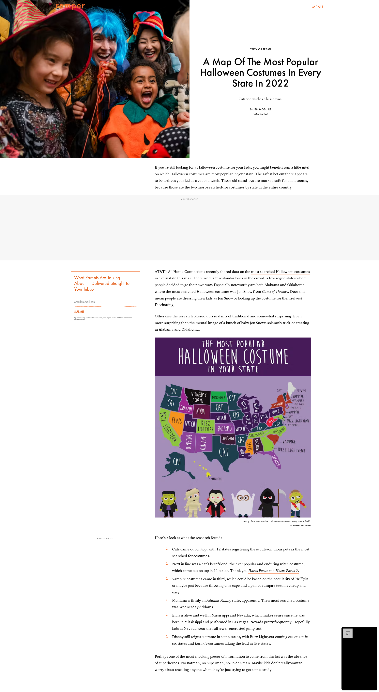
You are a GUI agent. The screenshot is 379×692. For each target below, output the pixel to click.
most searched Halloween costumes (280, 271)
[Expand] (346, 630)
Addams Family (218, 600)
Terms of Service (122, 317)
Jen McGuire (262, 109)
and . (273, 570)
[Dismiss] (373, 630)
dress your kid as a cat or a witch (193, 180)
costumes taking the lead (222, 643)
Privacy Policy (79, 319)
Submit (79, 311)
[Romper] (70, 7)
